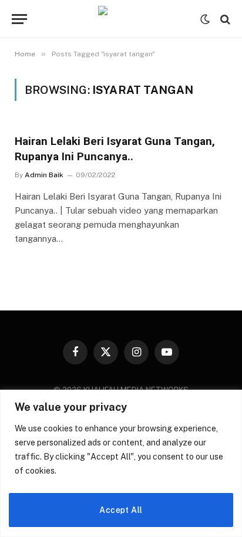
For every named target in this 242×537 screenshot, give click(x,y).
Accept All (120, 510)
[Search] (224, 19)
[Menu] (19, 19)
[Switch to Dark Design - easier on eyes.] (205, 19)
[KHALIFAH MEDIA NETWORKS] (121, 19)
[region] (121, 463)
